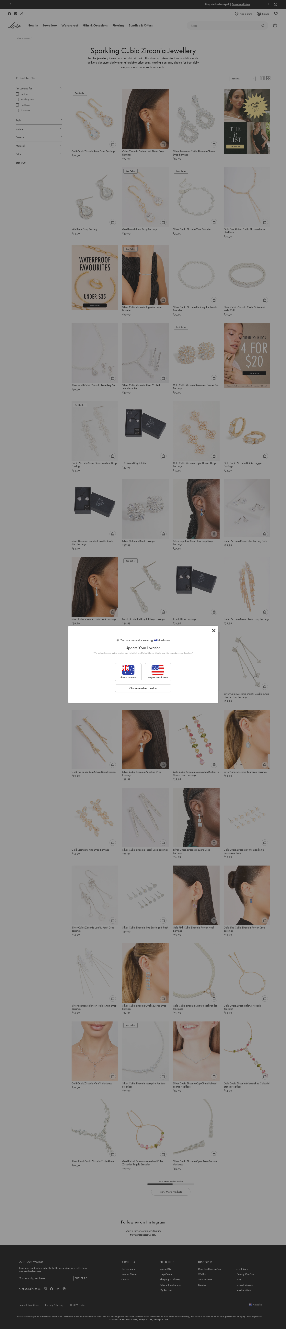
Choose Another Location (143, 688)
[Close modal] (214, 630)
